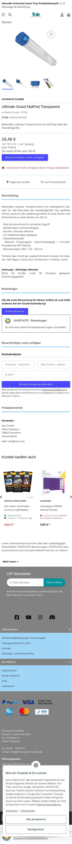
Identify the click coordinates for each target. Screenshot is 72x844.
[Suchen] (10, 15)
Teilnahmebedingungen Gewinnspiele (24, 637)
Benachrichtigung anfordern (36, 384)
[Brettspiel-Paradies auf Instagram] (40, 617)
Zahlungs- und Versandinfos (18, 653)
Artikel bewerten (15, 311)
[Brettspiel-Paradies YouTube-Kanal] (28, 617)
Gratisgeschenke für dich (16, 643)
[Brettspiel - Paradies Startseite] (36, 14)
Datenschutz (28, 810)
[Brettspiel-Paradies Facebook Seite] (16, 617)
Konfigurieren (36, 829)
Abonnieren (54, 582)
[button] (62, 15)
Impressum (12, 810)
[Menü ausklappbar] (3, 15)
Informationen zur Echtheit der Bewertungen (30, 838)
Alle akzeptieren (36, 819)
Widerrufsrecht (11, 675)
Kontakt (6, 648)
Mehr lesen (10, 561)
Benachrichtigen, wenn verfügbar (24, 157)
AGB (4, 680)
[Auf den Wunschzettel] (51, 34)
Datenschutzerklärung (49, 804)
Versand (29, 143)
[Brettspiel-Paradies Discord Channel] (52, 617)
